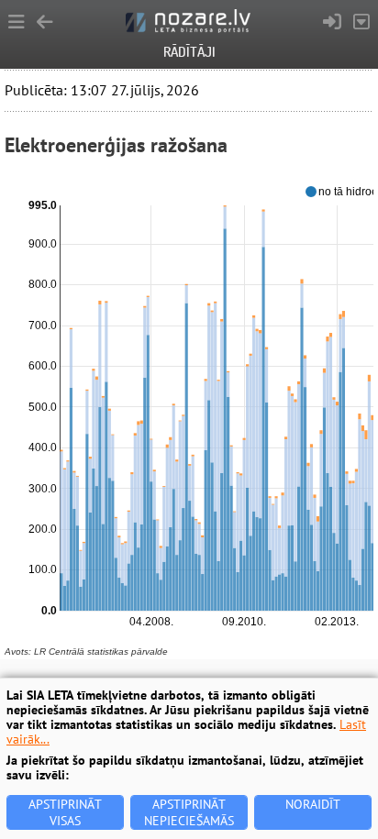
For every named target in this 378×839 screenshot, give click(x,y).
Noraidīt (312, 804)
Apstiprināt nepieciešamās (189, 812)
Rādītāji (189, 52)
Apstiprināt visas (65, 812)
